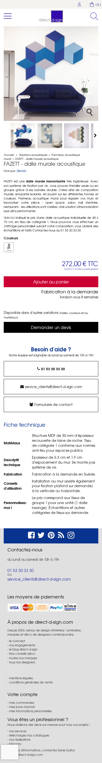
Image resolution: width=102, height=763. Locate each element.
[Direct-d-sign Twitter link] (41, 534)
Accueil (9, 155)
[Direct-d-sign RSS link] (61, 534)
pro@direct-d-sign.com (26, 754)
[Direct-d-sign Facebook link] (31, 534)
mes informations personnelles (30, 711)
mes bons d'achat (22, 707)
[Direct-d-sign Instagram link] (71, 534)
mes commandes (21, 702)
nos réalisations (19, 739)
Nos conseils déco (22, 653)
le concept (17, 641)
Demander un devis (51, 327)
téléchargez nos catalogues (29, 735)
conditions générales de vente (31, 682)
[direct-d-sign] (51, 16)
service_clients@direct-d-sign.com (53, 386)
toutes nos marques (23, 658)
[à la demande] (8, 247)
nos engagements (22, 645)
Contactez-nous (24, 549)
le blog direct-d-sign (23, 649)
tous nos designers (22, 662)
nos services (17, 731)
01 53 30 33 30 (53, 368)
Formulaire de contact (53, 404)
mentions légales (21, 678)
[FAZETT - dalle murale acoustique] (23, 135)
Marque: (10, 171)
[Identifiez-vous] (79, 4)
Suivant (95, 135)
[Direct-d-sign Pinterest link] (51, 534)
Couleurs (11, 238)
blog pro (15, 743)
